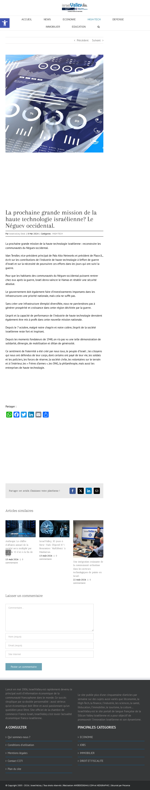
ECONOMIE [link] (86, 737)
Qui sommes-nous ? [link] (19, 737)
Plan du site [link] (14, 769)
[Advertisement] (54, 183)
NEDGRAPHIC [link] (102, 785)
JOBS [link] (83, 745)
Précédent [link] (83, 40)
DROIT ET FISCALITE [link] (91, 761)
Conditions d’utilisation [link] (21, 745)
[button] (8, 552)
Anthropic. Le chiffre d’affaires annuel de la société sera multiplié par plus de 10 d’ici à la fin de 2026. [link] (19, 548)
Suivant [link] (96, 40)
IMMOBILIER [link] (87, 753)
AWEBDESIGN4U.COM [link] (84, 785)
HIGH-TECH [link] (57, 233)
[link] (75, 7)
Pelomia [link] (126, 785)
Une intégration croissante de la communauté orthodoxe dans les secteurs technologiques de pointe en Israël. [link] (88, 568)
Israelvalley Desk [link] (17, 233)
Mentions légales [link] (17, 753)
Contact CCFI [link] (15, 761)
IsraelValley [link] (36, 785)
